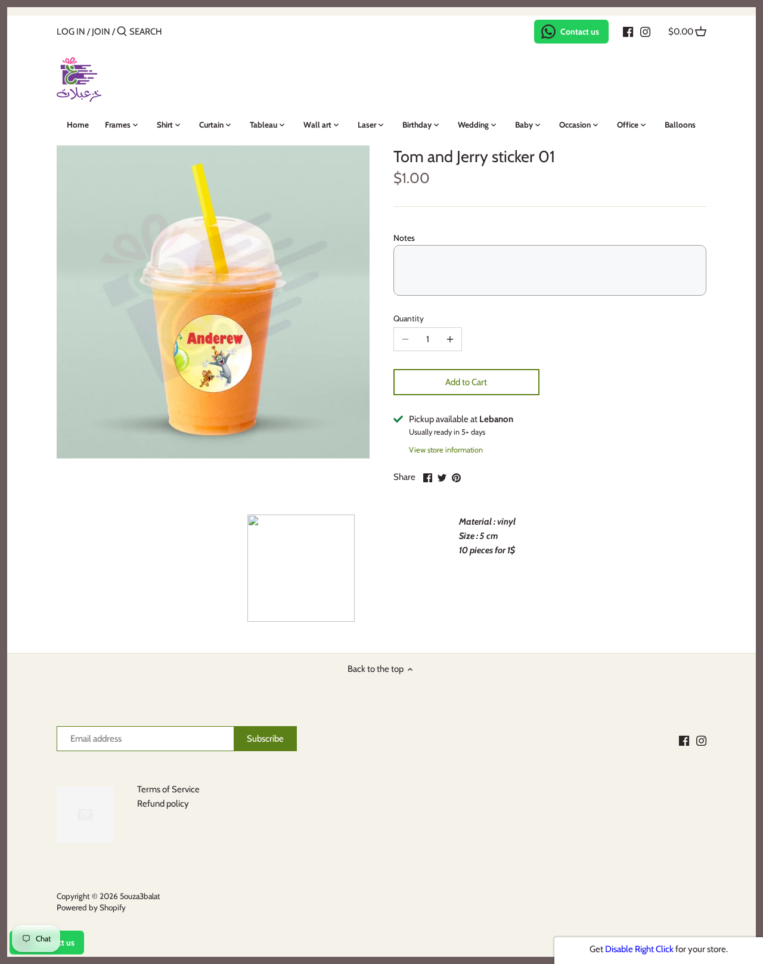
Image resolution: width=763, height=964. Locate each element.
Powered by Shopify (91, 907)
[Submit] (122, 32)
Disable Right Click (639, 949)
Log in (71, 31)
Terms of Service (168, 789)
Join (101, 31)
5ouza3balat (140, 896)
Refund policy (163, 803)
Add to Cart (466, 382)
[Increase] (450, 339)
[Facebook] (628, 31)
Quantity (408, 318)
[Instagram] (645, 31)
